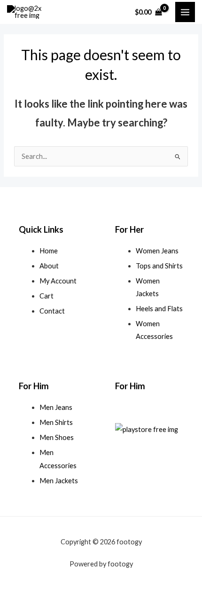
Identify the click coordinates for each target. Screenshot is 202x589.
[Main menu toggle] (185, 12)
